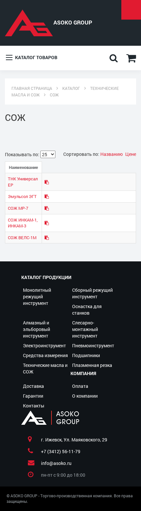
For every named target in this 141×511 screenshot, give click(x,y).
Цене (130, 154)
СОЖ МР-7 (18, 208)
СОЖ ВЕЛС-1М (22, 237)
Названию (112, 154)
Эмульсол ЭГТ (22, 196)
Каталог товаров (35, 57)
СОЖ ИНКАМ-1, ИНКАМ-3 (23, 223)
